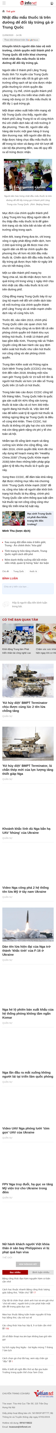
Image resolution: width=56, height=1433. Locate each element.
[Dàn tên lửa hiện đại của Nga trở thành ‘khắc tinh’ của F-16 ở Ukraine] (28, 924)
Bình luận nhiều (41, 1272)
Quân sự (7, 716)
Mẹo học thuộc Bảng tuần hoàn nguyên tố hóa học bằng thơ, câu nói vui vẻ (26, 1316)
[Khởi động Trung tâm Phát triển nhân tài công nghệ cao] (18, 634)
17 (34, 1292)
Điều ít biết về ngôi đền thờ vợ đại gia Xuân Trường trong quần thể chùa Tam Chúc (25, 1371)
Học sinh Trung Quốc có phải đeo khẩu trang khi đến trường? (39, 519)
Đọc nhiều (15, 1272)
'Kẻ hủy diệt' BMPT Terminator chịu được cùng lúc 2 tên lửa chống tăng (24, 706)
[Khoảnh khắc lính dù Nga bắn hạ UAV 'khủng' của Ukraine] (28, 807)
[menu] (4, 3)
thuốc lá (33, 571)
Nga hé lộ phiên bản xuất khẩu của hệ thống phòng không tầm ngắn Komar (28, 1013)
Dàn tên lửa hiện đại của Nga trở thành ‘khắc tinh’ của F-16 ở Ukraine (26, 950)
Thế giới (10, 11)
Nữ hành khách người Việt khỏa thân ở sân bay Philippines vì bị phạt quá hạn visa (25, 1248)
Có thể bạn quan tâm (20, 619)
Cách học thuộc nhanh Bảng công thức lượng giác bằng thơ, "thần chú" (26, 1291)
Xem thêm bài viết (28, 1264)
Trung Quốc (18, 571)
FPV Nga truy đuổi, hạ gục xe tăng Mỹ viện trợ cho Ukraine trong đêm (27, 1188)
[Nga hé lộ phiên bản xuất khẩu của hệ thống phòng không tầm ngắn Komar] (28, 987)
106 (7, 1328)
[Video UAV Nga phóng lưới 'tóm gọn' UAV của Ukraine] (28, 1106)
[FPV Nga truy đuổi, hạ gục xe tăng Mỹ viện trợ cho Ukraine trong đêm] (28, 1162)
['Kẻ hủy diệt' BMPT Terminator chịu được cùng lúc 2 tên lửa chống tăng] (28, 681)
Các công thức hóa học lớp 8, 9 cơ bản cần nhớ (26, 1325)
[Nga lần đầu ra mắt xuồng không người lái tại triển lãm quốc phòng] (28, 1050)
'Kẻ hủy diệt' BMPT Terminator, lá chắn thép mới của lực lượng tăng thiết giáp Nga (27, 769)
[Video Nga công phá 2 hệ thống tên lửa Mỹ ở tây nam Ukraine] (28, 866)
